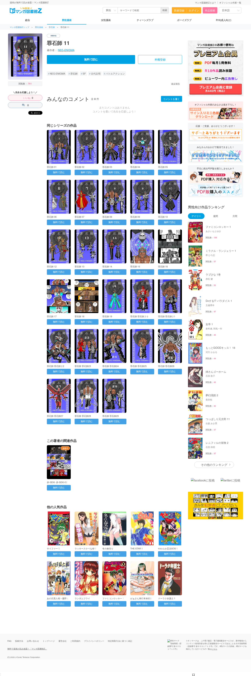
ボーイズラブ (184, 20)
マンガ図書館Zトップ (19, 27)
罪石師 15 (135, 266)
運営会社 (62, 640)
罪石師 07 (79, 216)
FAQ (9, 640)
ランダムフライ (82, 598)
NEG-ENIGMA (66, 50)
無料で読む (91, 59)
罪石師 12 (52, 266)
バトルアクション (115, 73)
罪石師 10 (163, 216)
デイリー (196, 216)
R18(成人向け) (223, 20)
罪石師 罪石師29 (110, 415)
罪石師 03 (107, 166)
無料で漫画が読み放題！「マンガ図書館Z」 (27, 648)
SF (84, 73)
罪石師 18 (79, 316)
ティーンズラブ (145, 20)
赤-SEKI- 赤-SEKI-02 (57, 482)
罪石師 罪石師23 (83, 366)
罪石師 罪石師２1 (166, 316)
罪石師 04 (135, 166)
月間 (234, 216)
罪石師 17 (52, 316)
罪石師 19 (107, 316)
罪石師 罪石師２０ (139, 316)
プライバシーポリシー (94, 640)
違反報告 (175, 83)
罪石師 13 (79, 266)
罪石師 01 (52, 166)
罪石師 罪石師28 (83, 415)
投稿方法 (19, 640)
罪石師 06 (52, 216)
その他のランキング (214, 465)
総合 (27, 20)
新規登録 (179, 10)
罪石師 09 (135, 216)
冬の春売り (107, 548)
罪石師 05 (163, 166)
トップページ (49, 640)
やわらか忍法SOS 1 (168, 548)
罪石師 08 (107, 216)
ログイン (194, 10)
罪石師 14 (107, 266)
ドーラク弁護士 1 (166, 598)
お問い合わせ (33, 640)
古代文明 (96, 73)
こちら (214, 649)
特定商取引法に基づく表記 (120, 640)
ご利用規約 (75, 640)
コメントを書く (171, 99)
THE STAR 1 (136, 548)
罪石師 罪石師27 (55, 415)
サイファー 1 (53, 548)
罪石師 (52, 27)
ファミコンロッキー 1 (113, 598)
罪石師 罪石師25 (138, 366)
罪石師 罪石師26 (166, 366)
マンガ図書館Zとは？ (205, 2)
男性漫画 (66, 20)
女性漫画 (106, 20)
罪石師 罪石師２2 (55, 366)
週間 (215, 216)
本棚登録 (160, 59)
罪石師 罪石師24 (110, 366)
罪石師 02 (79, 166)
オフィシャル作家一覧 (230, 2)
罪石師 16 (163, 266)
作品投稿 (210, 10)
